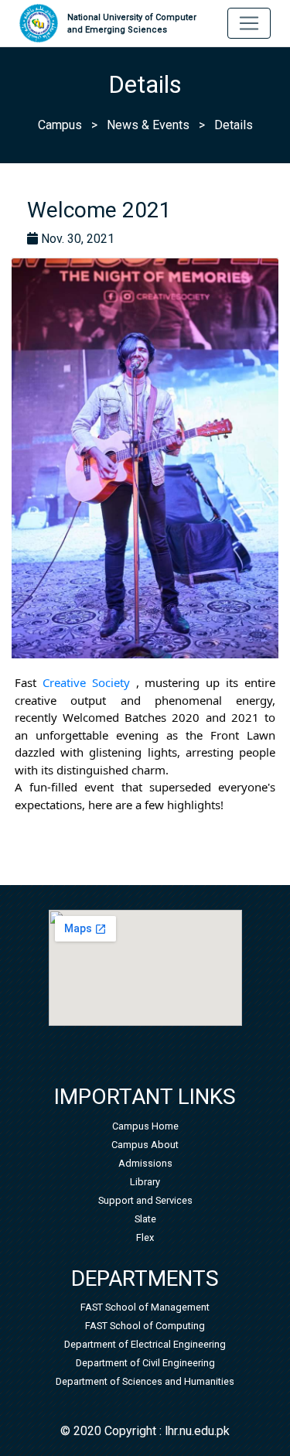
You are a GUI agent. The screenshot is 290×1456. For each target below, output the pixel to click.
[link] (86, 682)
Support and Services (145, 1200)
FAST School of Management (145, 1307)
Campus (60, 125)
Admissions (145, 1163)
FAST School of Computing (145, 1325)
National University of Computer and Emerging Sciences (131, 24)
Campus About (145, 1144)
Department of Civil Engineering (145, 1363)
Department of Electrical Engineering (145, 1344)
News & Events (148, 125)
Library (145, 1182)
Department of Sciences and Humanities (145, 1381)
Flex (145, 1237)
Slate (145, 1219)
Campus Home (145, 1126)
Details (233, 125)
